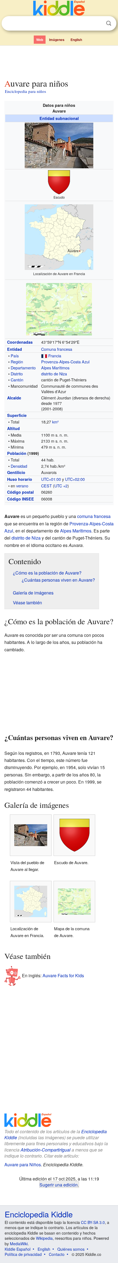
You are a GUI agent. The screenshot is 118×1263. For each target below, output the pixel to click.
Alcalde (14, 398)
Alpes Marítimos (55, 367)
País (15, 355)
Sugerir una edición (59, 1185)
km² (55, 422)
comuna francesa (94, 516)
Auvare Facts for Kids (63, 975)
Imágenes (56, 39)
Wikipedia (44, 1238)
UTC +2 (61, 485)
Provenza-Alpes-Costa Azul (65, 361)
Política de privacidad (23, 1254)
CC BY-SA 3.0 (93, 1222)
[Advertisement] (59, 61)
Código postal (20, 492)
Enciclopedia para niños (25, 91)
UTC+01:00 (51, 479)
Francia (54, 355)
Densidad (19, 466)
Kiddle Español (17, 1249)
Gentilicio (16, 472)
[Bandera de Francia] (44, 355)
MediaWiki (19, 1243)
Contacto (56, 1254)
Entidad (14, 349)
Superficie (17, 415)
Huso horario (19, 479)
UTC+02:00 (75, 479)
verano (22, 485)
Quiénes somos (71, 1249)
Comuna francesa (56, 349)
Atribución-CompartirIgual (46, 1150)
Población (16, 453)
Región (17, 361)
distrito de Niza (54, 373)
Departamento (23, 367)
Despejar (97, 23)
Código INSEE (20, 499)
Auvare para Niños (22, 1164)
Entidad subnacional (59, 118)
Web (39, 39)
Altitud (13, 428)
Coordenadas (20, 342)
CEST (46, 485)
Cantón (17, 379)
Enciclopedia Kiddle (39, 1214)
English (76, 39)
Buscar (108, 23)
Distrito (17, 373)
